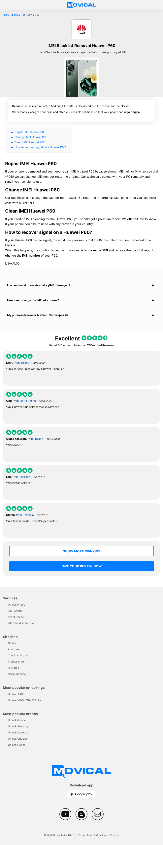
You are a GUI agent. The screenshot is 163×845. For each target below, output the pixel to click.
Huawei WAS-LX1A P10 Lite (24, 700)
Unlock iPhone (17, 720)
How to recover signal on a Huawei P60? (41, 147)
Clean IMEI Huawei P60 (30, 142)
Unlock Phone (16, 604)
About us (13, 649)
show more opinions (81, 551)
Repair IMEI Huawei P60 (30, 132)
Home (6, 14)
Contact (13, 643)
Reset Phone (16, 617)
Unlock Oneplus (18, 738)
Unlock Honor (16, 744)
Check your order (19, 655)
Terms (81, 835)
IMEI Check (15, 610)
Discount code (17, 673)
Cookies (114, 835)
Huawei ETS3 (16, 694)
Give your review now (81, 566)
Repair (17, 14)
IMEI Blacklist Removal (21, 623)
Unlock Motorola (18, 732)
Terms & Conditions (97, 835)
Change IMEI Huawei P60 (31, 137)
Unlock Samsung (18, 726)
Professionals (16, 661)
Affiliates (13, 667)
